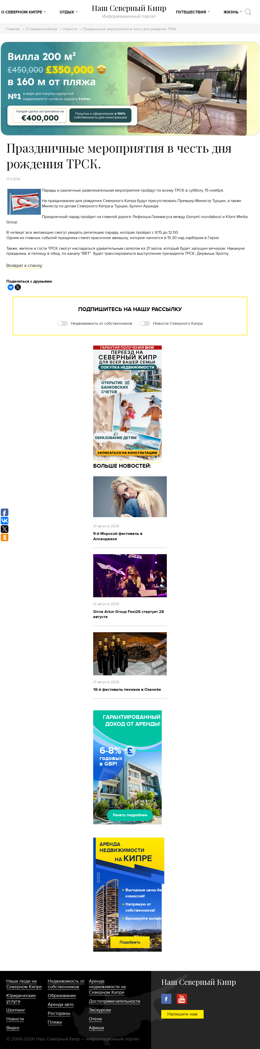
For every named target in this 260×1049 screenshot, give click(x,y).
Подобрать (130, 942)
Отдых (67, 12)
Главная (13, 29)
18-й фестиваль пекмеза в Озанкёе (127, 689)
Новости (70, 29)
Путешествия (191, 12)
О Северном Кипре (21, 12)
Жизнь (230, 12)
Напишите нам (182, 1014)
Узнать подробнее (130, 815)
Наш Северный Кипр (129, 11)
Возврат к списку (24, 265)
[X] (18, 287)
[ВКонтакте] (11, 287)
